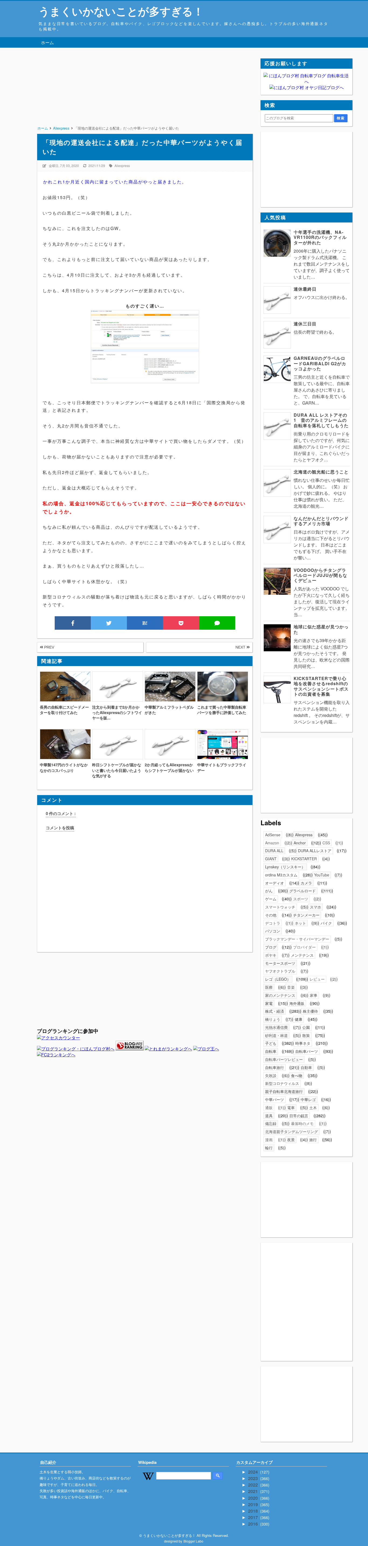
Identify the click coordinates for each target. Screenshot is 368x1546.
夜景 (291, 1139)
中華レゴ (308, 1099)
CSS (326, 842)
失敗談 (270, 1075)
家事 (313, 995)
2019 (253, 1504)
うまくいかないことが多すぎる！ (121, 11)
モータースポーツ (280, 963)
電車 (291, 1107)
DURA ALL (274, 850)
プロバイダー (304, 947)
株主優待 (310, 1011)
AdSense (272, 834)
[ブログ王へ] (206, 1049)
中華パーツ (274, 1099)
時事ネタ (302, 1043)
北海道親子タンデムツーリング (291, 1131)
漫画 (269, 1139)
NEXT (241, 647)
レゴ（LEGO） (278, 979)
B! (145, 623)
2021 (253, 1491)
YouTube (321, 875)
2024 (253, 1472)
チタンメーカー (306, 915)
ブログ (270, 947)
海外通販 (296, 1003)
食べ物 (296, 1075)
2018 (253, 1511)
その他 (270, 915)
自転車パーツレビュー (284, 1059)
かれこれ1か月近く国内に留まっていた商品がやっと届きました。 (115, 182)
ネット (300, 923)
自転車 (270, 1051)
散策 (306, 1035)
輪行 (269, 1147)
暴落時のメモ (302, 1123)
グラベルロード (302, 890)
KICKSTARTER (304, 858)
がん (269, 890)
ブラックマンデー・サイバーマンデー (297, 939)
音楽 (291, 987)
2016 (253, 1524)
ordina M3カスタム (281, 875)
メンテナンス (302, 955)
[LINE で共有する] (217, 623)
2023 (253, 1478)
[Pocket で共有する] (181, 623)
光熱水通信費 (276, 1027)
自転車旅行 (274, 1067)
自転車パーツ (306, 1051)
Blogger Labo (193, 1541)
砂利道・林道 (276, 1035)
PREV (48, 647)
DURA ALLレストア (314, 850)
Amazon (272, 842)
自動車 (306, 1067)
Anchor (300, 842)
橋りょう (272, 1019)
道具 (269, 1115)
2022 (253, 1485)
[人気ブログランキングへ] (130, 1049)
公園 (306, 1027)
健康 (298, 1019)
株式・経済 (274, 1011)
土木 (313, 1107)
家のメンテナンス (280, 995)
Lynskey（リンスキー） (285, 866)
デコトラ (272, 923)
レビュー (317, 979)
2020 (253, 1498)
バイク (326, 923)
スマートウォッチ (280, 907)
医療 (269, 987)
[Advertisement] (144, 96)
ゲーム (270, 898)
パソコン (272, 931)
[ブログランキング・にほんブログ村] (75, 1049)
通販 (269, 1107)
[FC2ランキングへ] (56, 1054)
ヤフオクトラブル (280, 971)
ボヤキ (270, 955)
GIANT (271, 858)
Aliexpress (122, 165)
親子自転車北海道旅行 (284, 1091)
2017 (253, 1517)
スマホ (315, 907)
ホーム (47, 42)
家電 (269, 1003)
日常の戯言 (298, 1115)
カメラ (306, 883)
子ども (270, 1043)
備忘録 (270, 1123)
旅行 (313, 1139)
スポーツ (300, 898)
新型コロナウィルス (282, 1083)
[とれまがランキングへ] (168, 1049)
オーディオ (274, 883)
